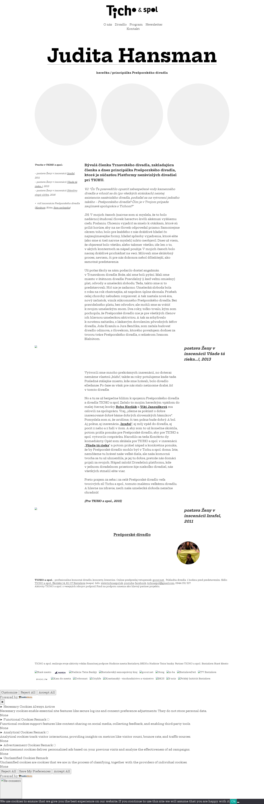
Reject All (28, 692)
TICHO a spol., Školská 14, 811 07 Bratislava (60, 583)
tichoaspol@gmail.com (160, 583)
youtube (129, 583)
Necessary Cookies (18, 706)
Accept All (47, 692)
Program (136, 24)
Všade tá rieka (97, 445)
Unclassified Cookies (19, 758)
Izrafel (126, 424)
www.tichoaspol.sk (112, 583)
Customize (9, 692)
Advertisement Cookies (22, 745)
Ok (233, 801)
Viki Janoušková (153, 407)
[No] (238, 802)
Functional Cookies (18, 719)
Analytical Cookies (18, 732)
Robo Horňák (126, 407)
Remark (40, 719)
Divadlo (121, 24)
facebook (140, 583)
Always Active (44, 706)
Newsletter (154, 24)
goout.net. (159, 580)
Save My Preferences (35, 771)
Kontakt (133, 29)
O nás (108, 24)
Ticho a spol (132, 11)
